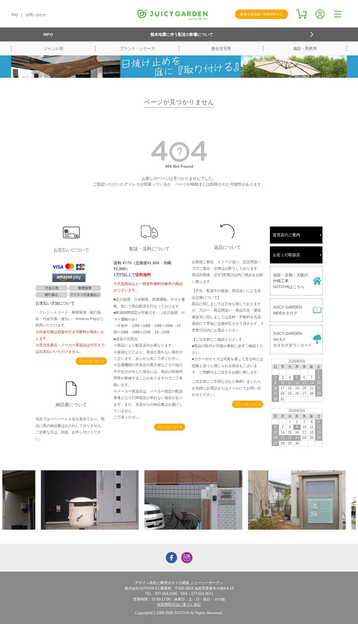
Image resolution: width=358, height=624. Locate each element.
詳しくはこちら (90, 361)
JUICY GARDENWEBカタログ (287, 310)
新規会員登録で (261, 14)
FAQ (14, 15)
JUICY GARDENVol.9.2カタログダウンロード (292, 339)
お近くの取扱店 (286, 255)
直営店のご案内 (286, 235)
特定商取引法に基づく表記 (179, 604)
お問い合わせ (36, 15)
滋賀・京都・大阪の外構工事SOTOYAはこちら (290, 281)
